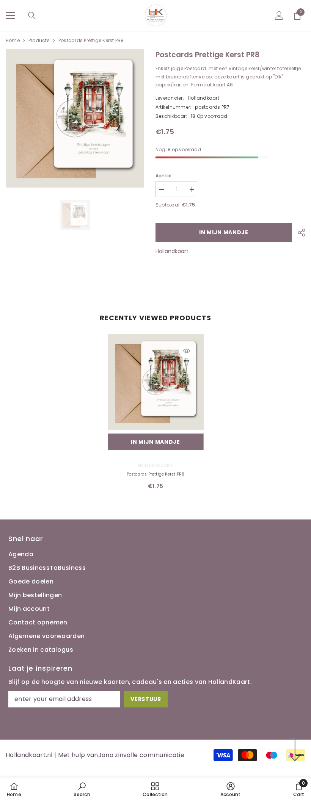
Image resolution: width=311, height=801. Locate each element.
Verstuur (145, 699)
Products (39, 40)
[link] (82, 789)
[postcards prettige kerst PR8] (156, 382)
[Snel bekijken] (186, 350)
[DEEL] (298, 233)
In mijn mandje (223, 232)
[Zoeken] (31, 15)
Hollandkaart (203, 98)
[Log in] (279, 15)
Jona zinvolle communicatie (141, 755)
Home (13, 40)
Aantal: (164, 175)
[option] (75, 215)
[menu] (10, 15)
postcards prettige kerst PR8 (156, 474)
